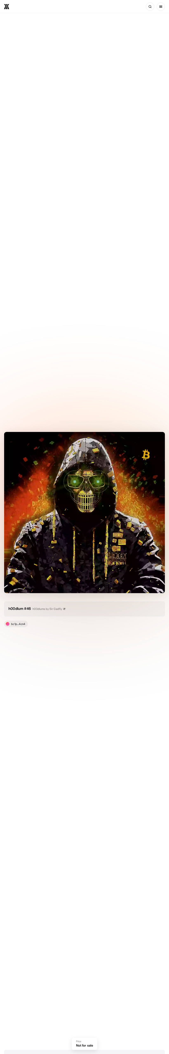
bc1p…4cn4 (18, 624)
